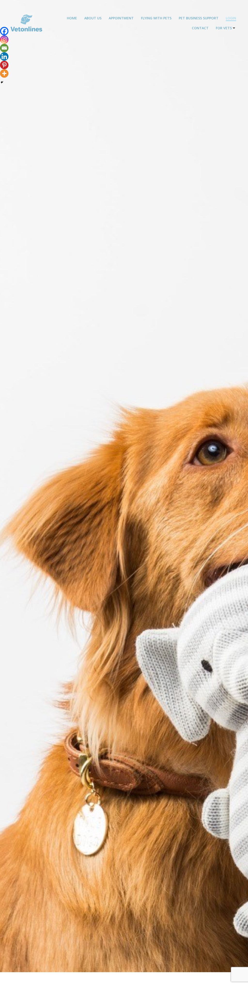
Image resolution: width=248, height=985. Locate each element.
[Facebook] (4, 31)
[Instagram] (4, 39)
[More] (4, 73)
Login (231, 18)
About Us (92, 18)
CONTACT (200, 28)
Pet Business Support (198, 18)
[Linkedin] (4, 56)
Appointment (121, 18)
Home (72, 18)
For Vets (224, 28)
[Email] (4, 48)
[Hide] (2, 82)
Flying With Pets (156, 18)
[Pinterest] (4, 65)
